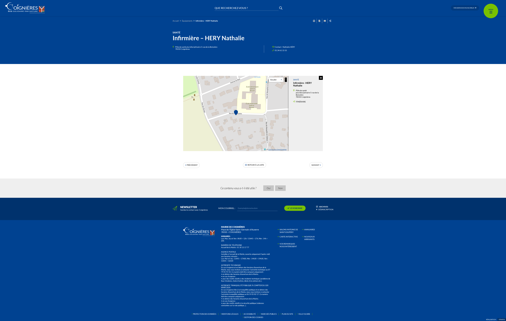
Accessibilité (250, 314)
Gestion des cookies (253, 317)
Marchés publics (269, 314)
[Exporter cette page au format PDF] (319, 21)
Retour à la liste (256, 165)
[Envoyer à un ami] (324, 21)
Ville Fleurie (304, 314)
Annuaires (309, 229)
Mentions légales (230, 314)
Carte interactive (289, 237)
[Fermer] (321, 78)
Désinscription (325, 209)
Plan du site (287, 314)
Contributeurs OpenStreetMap (277, 149)
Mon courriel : (226, 208)
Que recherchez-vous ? (231, 7)
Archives (323, 207)
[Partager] (330, 21)
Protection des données (204, 314)
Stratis (502, 319)
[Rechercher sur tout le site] (281, 8)
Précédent (192, 165)
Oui (268, 188)
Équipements (187, 21)
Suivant (315, 165)
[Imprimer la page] (314, 21)
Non (280, 188)
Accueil (176, 21)
